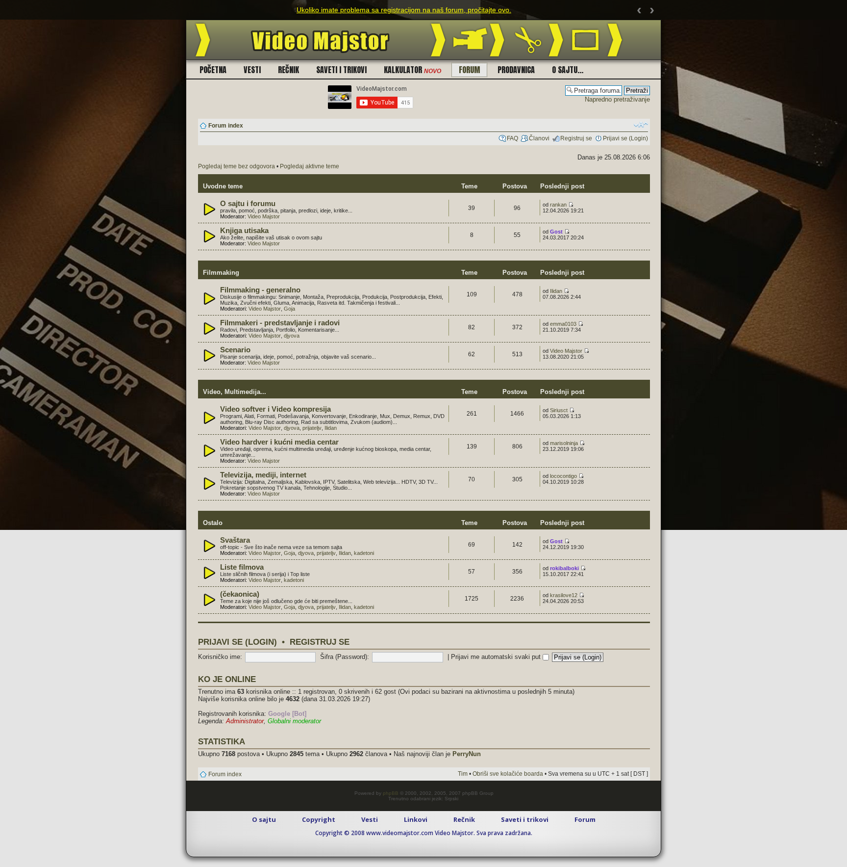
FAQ (512, 138)
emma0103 (563, 324)
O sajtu (264, 819)
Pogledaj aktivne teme (309, 166)
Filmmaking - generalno (260, 290)
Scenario (235, 350)
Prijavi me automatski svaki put (497, 656)
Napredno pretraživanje (617, 99)
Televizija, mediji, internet (263, 475)
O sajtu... (567, 70)
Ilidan (556, 291)
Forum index (225, 125)
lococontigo (563, 476)
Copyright (318, 819)
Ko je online (227, 679)
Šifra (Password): (344, 656)
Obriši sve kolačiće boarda (508, 773)
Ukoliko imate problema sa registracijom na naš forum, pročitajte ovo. (404, 10)
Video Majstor (264, 216)
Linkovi (415, 819)
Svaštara (235, 540)
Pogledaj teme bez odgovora (236, 166)
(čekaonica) (239, 594)
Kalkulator (412, 70)
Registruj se (576, 138)
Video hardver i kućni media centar (279, 442)
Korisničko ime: (220, 656)
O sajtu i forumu (247, 204)
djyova (291, 336)
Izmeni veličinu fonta (641, 124)
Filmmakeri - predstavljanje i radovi (280, 323)
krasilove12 (563, 595)
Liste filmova (242, 567)
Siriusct (559, 410)
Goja (289, 309)
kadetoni (364, 553)
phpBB (391, 793)
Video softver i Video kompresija (275, 409)
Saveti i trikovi (341, 70)
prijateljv (312, 428)
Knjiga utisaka (244, 231)
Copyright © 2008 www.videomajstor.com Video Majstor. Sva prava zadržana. (423, 833)
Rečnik (288, 70)
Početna (212, 70)
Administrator (245, 721)
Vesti (252, 70)
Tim (463, 773)
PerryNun (466, 754)
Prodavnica (516, 70)
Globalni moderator (294, 721)
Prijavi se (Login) (625, 138)
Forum (469, 70)
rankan (558, 205)
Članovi (539, 138)
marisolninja (564, 443)
